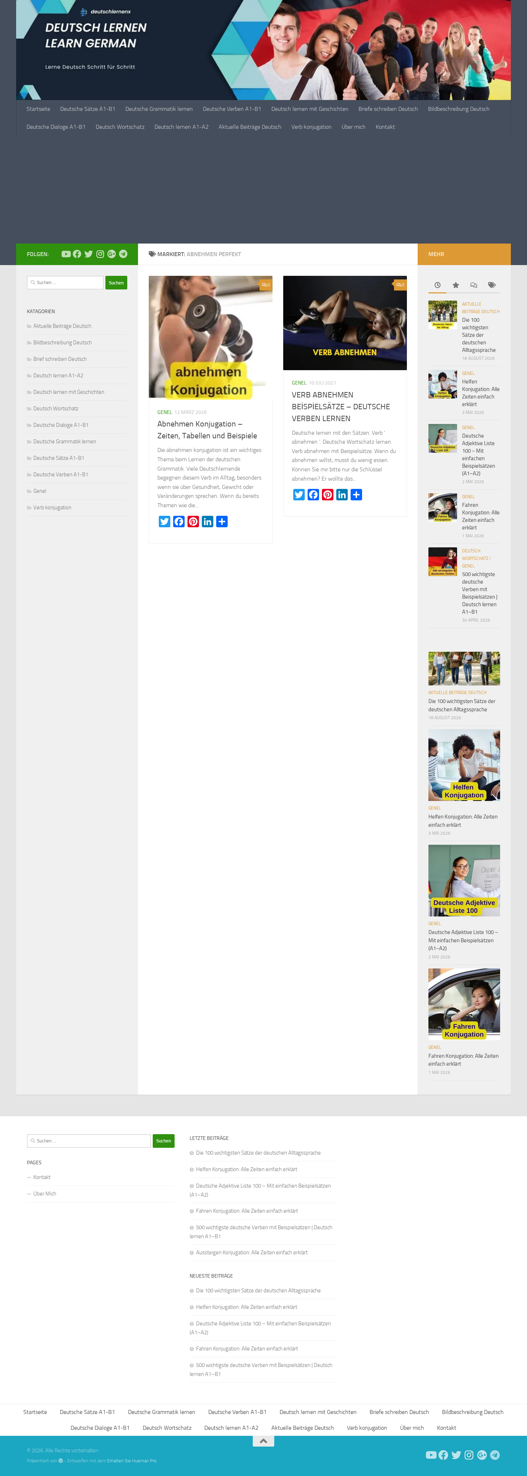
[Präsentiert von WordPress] (60, 1460)
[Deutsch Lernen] (65, 254)
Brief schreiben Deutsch (60, 359)
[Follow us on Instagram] (100, 254)
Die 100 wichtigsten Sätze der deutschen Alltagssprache (479, 335)
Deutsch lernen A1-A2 (182, 126)
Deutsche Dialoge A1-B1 (56, 126)
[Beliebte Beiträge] (455, 285)
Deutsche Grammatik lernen (159, 108)
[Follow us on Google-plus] (111, 254)
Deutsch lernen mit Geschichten (309, 108)
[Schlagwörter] (491, 285)
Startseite (38, 108)
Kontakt (385, 126)
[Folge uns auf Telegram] (123, 254)
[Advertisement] (263, 190)
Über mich (354, 126)
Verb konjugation (311, 126)
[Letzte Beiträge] (437, 285)
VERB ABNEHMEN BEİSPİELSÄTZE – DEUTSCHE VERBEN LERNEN (341, 406)
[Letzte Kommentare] (473, 285)
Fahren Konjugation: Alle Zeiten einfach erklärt (247, 1211)
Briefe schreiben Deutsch (388, 108)
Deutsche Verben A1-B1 (232, 108)
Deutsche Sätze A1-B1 (87, 108)
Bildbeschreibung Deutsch (459, 108)
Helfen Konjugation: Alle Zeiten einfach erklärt (246, 1169)
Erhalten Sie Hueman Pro (132, 1460)
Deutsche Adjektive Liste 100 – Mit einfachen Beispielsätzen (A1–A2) (463, 940)
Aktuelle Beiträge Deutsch (250, 126)
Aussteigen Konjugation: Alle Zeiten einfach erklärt (252, 1252)
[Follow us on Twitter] (88, 254)
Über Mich (44, 1193)
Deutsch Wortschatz (120, 126)
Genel (164, 412)
